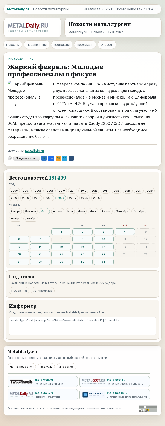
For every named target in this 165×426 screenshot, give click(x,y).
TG (64, 158)
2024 (72, 198)
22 (61, 254)
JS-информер (42, 290)
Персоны (12, 45)
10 (103, 239)
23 (82, 254)
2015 (116, 190)
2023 (60, 198)
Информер (66, 366)
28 (40, 261)
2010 (62, 190)
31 (103, 261)
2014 (105, 190)
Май (70, 211)
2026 (96, 198)
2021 (37, 198)
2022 (48, 198)
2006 (14, 190)
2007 (26, 190)
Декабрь (30, 218)
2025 (84, 198)
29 (61, 261)
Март (44, 211)
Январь (15, 211)
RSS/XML (46, 366)
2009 (50, 190)
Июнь (81, 211)
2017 (139, 190)
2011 (72, 190)
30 (82, 261)
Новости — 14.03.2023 (107, 32)
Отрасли (107, 45)
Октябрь (138, 211)
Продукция (85, 45)
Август (106, 211)
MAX (51, 158)
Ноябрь (15, 218)
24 (103, 254)
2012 (83, 190)
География (62, 45)
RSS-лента (19, 290)
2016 (128, 190)
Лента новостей (22, 366)
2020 (25, 198)
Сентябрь (122, 211)
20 (19, 254)
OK (58, 158)
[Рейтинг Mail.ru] (148, 408)
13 (19, 246)
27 (19, 261)
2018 (150, 190)
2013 (94, 190)
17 (103, 246)
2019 (14, 198)
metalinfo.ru (34, 151)
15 (61, 246)
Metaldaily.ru (78, 32)
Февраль (30, 211)
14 (40, 246)
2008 (38, 190)
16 (82, 246)
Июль (93, 211)
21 (40, 254)
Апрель (57, 211)
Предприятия (37, 45)
